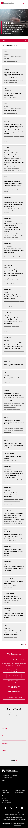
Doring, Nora (6, 302)
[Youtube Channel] (16, 807)
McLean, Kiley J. (15, 254)
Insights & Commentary (6, 802)
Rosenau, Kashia (7, 407)
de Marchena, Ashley (14, 256)
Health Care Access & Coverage (14, 681)
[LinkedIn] (5, 808)
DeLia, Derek (6, 555)
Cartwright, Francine (14, 166)
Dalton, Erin (20, 538)
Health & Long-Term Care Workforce (14, 687)
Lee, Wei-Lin (21, 235)
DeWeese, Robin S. (8, 499)
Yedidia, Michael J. (8, 279)
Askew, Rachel (7, 166)
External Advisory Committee (20, 790)
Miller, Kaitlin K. (15, 139)
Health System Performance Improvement (14, 670)
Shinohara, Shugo (7, 481)
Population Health (14, 676)
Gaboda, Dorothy (13, 637)
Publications (17, 782)
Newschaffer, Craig (8, 587)
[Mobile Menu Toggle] (26, 3)
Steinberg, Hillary (15, 326)
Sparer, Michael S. (8, 600)
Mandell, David (14, 585)
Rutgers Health (14, 775)
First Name (4, 720)
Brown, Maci (15, 329)
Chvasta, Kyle (7, 256)
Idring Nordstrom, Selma (9, 304)
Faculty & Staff (4, 790)
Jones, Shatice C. (15, 639)
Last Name (4, 728)
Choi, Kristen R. (20, 351)
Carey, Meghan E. (7, 254)
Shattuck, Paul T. (16, 409)
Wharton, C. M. (12, 502)
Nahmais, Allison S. (8, 139)
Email (3, 735)
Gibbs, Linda (6, 538)
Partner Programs (5, 792)
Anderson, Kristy (7, 208)
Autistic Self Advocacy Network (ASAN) (12, 187)
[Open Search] (23, 3)
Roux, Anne (6, 80)
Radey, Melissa (14, 208)
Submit (13, 760)
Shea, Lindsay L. (14, 82)
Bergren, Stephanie (8, 168)
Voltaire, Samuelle (7, 326)
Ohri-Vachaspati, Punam (9, 504)
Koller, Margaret (13, 61)
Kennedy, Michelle (16, 501)
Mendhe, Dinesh (15, 168)
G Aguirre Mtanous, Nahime (10, 210)
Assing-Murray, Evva (8, 409)
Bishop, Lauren (21, 208)
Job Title (4, 750)
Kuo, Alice (6, 352)
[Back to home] (11, 771)
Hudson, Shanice (13, 351)
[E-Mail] (22, 808)
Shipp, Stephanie (14, 540)
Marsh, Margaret (14, 283)
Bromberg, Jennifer (19, 80)
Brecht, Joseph (7, 61)
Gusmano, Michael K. (17, 479)
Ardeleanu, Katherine (8, 329)
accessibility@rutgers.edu (7, 819)
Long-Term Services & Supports (14, 692)
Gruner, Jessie (7, 521)
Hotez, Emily (6, 351)
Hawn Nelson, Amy (13, 538)
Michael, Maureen (7, 281)
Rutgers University (5, 775)
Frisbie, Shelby (14, 237)
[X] (11, 808)
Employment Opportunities (19, 792)
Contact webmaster (17, 825)
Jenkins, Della (21, 540)
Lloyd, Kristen (7, 637)
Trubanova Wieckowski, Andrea (10, 138)
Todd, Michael (15, 499)
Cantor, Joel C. (14, 170)
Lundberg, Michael (20, 301)
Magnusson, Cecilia (8, 306)
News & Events (5, 800)
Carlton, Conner (15, 235)
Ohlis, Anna (11, 302)
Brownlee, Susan (7, 639)
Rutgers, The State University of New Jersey (17, 823)
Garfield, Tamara (7, 327)
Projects (3, 782)
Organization (5, 743)
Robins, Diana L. (20, 136)
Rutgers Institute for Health (7, 777)
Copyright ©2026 (6, 823)
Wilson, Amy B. (19, 233)
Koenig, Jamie (19, 210)
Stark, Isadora (7, 301)
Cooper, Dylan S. (7, 237)
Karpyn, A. (21, 499)
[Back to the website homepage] (7, 3)
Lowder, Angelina (7, 283)
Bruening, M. (6, 502)
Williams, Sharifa (7, 170)
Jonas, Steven (7, 602)
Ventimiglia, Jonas (7, 235)
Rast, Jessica (12, 80)
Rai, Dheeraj (17, 304)
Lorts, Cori (21, 521)
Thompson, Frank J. (16, 279)
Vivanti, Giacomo (7, 136)
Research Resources (6, 785)
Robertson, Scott (7, 82)
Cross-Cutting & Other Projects (14, 697)
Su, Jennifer (20, 170)
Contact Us (4, 798)
